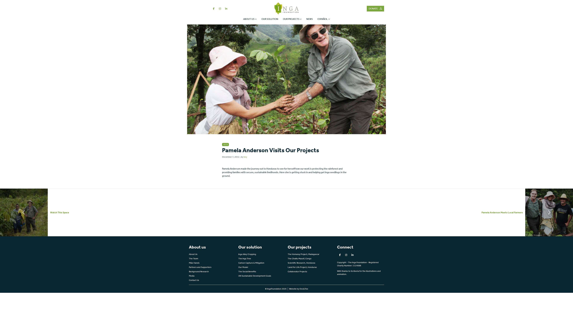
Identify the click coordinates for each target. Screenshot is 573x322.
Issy (245, 157)
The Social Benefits (247, 271)
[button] (214, 8)
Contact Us (194, 280)
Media (191, 276)
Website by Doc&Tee (298, 289)
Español (323, 19)
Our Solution (269, 19)
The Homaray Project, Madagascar (303, 254)
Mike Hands (194, 263)
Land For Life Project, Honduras (302, 267)
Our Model (243, 267)
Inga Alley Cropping (247, 254)
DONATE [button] (373, 8)
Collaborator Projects (297, 271)
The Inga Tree (244, 258)
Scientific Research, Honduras (301, 263)
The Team (193, 258)
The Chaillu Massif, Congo (299, 258)
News (309, 19)
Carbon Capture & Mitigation (251, 263)
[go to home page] (286, 8)
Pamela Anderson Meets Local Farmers (502, 212)
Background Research (199, 271)
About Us (248, 19)
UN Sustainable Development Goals (254, 276)
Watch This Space (59, 212)
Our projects (291, 19)
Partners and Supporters (200, 267)
